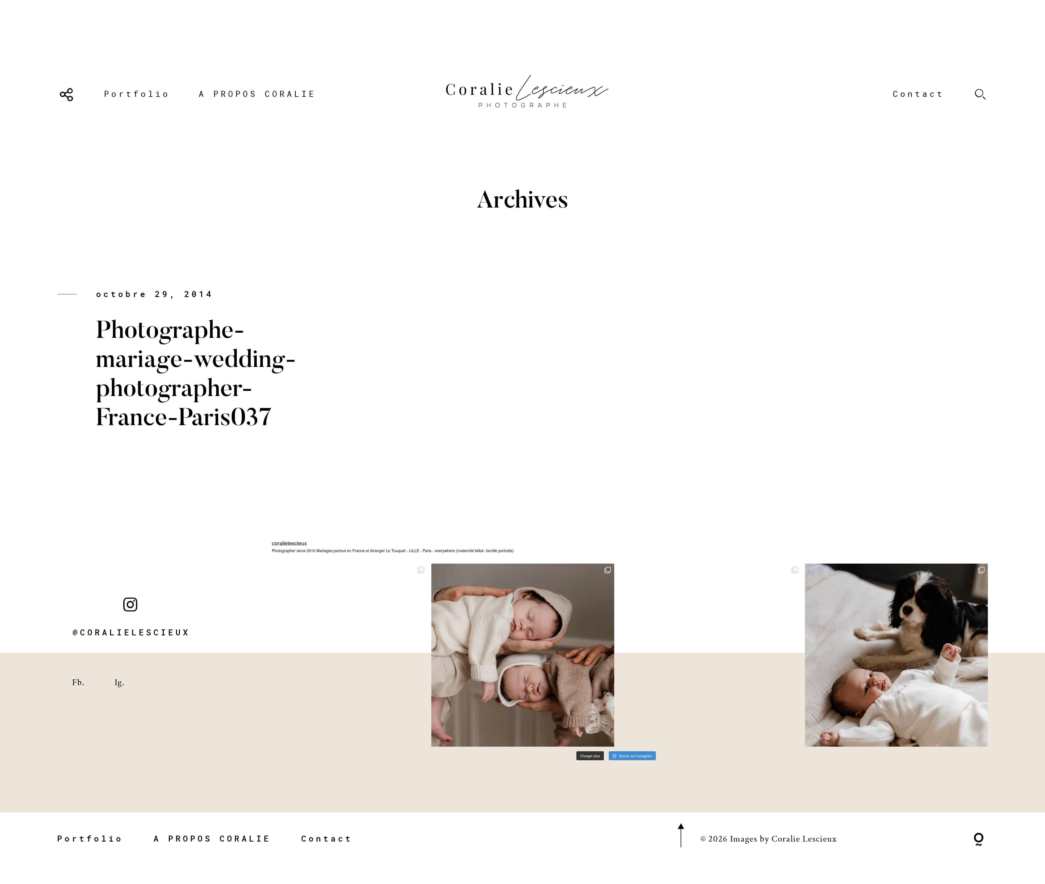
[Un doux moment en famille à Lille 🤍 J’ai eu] (896, 655)
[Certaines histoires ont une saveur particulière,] (522, 655)
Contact (918, 93)
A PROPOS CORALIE (257, 93)
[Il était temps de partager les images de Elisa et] (709, 655)
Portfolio (137, 93)
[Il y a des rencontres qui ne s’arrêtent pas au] (336, 655)
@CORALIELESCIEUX (131, 632)
